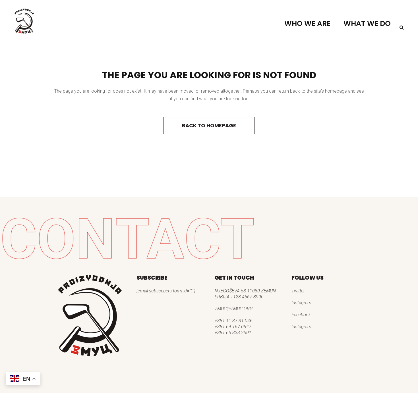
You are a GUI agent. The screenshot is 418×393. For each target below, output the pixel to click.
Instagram (301, 302)
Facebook (301, 314)
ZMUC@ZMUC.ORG (234, 308)
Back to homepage (209, 125)
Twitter (298, 291)
